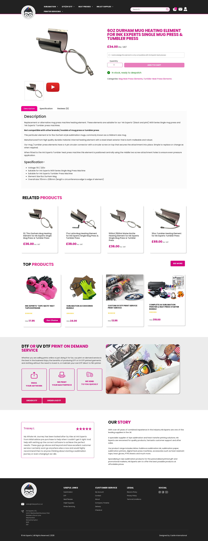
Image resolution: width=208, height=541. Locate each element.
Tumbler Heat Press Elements (157, 78)
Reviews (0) (63, 108)
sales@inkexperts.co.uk (34, 504)
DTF (65, 496)
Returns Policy (132, 492)
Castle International (178, 535)
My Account (99, 492)
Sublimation (50, 6)
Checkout (98, 510)
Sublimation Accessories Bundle (79, 307)
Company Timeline (102, 503)
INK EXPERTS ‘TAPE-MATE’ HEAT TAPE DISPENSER (40, 307)
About (97, 499)
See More (177, 263)
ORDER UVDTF (54, 400)
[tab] (29, 108)
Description (29, 108)
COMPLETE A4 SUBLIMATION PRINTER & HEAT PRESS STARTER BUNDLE (164, 306)
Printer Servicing (52, 11)
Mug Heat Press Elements (131, 78)
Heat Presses (84, 6)
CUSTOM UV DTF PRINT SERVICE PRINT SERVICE (122, 306)
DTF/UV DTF (67, 6)
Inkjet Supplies (104, 6)
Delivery (98, 506)
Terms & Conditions (134, 499)
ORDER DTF (31, 400)
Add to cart (154, 65)
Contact (98, 496)
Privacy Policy (132, 496)
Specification (46, 108)
